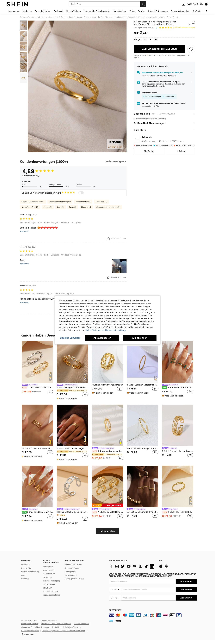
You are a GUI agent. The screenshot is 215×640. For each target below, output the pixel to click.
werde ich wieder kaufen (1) (33, 202)
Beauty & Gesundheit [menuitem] (180, 11)
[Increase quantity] (156, 39)
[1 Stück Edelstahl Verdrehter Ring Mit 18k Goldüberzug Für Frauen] (142, 362)
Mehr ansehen (107, 531)
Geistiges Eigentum (73, 627)
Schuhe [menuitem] (141, 11)
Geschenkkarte (71, 575)
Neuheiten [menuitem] (27, 11)
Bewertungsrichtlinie (29, 176)
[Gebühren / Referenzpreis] (147, 33)
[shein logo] (17, 4)
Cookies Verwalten (81, 624)
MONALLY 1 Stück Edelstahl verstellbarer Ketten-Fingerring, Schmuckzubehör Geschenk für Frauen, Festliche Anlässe (37, 448)
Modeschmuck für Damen (56, 17)
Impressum (25, 565)
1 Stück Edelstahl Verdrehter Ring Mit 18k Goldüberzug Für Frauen (142, 385)
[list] (132, 566)
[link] (189, 4)
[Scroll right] (206, 11)
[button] (201, 4)
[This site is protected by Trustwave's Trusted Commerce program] (111, 621)
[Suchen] (143, 4)
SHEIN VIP (47, 588)
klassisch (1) (86, 207)
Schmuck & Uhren (36, 17)
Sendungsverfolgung (51, 581)
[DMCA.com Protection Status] (118, 621)
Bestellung (47, 577)
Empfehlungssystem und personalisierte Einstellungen (63, 631)
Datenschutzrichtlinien (30, 631)
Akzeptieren (115, 610)
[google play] (166, 568)
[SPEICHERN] (191, 49)
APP (160, 561)
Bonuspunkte (70, 572)
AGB (23, 575)
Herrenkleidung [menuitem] (120, 11)
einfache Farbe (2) (83, 202)
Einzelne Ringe (90, 17)
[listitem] (37, 369)
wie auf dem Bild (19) (30, 207)
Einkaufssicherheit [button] (150, 93)
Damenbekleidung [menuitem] (43, 11)
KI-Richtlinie (57, 627)
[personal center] (183, 4)
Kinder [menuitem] (132, 11)
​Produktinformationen (51, 595)
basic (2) (60, 207)
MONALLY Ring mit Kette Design (107, 385)
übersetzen (24, 231)
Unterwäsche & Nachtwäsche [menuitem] (97, 11)
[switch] (81, 192)
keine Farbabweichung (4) (60, 202)
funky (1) (72, 207)
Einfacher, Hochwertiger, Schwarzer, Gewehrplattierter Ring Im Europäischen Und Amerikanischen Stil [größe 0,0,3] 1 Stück (142, 448)
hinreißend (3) (101, 202)
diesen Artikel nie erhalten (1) (108, 207)
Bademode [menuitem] (58, 11)
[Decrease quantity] (145, 39)
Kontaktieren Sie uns (73, 565)
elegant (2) (47, 207)
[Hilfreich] (108, 238)
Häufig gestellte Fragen (74, 579)
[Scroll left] (203, 11)
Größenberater (49, 584)
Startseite (24, 17)
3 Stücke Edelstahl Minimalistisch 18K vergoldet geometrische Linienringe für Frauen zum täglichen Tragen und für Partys (37, 512)
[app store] (161, 568)
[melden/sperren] (125, 238)
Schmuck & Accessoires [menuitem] (158, 11)
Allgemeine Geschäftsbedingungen (35, 627)
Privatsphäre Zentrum (29, 624)
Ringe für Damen (75, 17)
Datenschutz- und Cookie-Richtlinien (56, 624)
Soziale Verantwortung (30, 572)
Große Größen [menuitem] (198, 11)
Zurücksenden (49, 570)
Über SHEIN (26, 568)
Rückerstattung (49, 574)
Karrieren (25, 579)
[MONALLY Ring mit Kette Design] (107, 362)
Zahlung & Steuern (72, 568)
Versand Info (48, 567)
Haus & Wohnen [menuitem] (73, 11)
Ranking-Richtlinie (50, 591)
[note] (68, 398)
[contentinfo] (153, 615)
